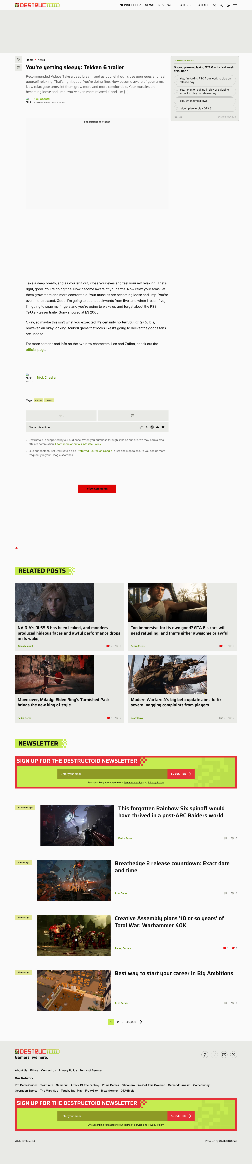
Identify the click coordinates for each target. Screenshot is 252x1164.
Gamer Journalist (179, 1085)
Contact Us (48, 1070)
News (149, 5)
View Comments (97, 488)
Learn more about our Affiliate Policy (78, 444)
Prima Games (110, 1085)
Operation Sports (26, 1090)
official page (35, 350)
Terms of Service (133, 782)
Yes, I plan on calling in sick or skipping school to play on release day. (204, 91)
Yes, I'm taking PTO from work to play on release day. (205, 80)
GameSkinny (201, 1085)
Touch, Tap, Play (71, 1090)
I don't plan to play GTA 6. (196, 108)
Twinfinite (46, 1085)
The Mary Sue (49, 1090)
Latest (202, 5)
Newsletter (130, 5)
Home (29, 59)
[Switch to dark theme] (228, 5)
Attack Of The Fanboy (85, 1085)
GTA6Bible (127, 1090)
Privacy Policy (156, 782)
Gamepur (62, 1085)
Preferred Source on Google (94, 451)
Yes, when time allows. (194, 100)
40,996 (131, 1022)
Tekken (48, 400)
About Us (21, 1070)
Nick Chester (41, 99)
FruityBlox (91, 1090)
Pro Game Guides (26, 1085)
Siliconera (128, 1085)
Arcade (38, 400)
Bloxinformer (109, 1090)
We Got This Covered (151, 1085)
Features (185, 5)
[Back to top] (16, 548)
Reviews (165, 5)
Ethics (34, 1070)
